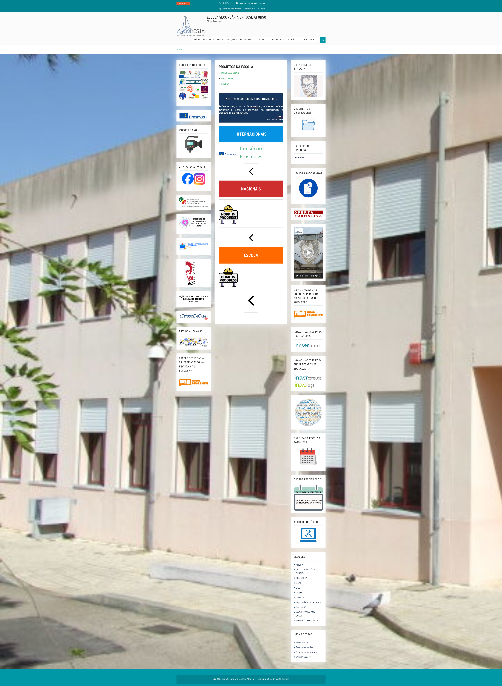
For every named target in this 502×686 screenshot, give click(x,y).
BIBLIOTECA (301, 578)
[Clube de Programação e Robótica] (193, 246)
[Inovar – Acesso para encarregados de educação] (308, 381)
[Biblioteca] (191, 272)
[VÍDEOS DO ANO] (193, 144)
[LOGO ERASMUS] (193, 115)
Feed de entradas (304, 647)
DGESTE (300, 597)
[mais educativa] (308, 313)
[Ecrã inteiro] (320, 276)
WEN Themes (282, 678)
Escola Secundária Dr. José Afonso (236, 17)
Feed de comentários (306, 652)
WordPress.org (303, 656)
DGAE (298, 583)
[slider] (306, 275)
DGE (298, 587)
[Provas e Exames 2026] (308, 188)
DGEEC (299, 592)
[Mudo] (316, 276)
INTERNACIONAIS (230, 72)
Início (197, 39)
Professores (246, 39)
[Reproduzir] (297, 276)
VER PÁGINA (300, 157)
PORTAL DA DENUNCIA (307, 620)
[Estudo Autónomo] (193, 341)
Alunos (262, 39)
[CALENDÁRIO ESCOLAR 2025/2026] (308, 456)
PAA (219, 39)
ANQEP (299, 564)
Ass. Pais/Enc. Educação (284, 39)
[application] (308, 253)
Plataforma (307, 39)
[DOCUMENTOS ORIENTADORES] (308, 124)
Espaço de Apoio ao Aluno (308, 602)
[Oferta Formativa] (308, 213)
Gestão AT (301, 607)
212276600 (228, 3)
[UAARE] (193, 202)
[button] (308, 252)
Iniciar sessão (302, 642)
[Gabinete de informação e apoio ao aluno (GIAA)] (193, 222)
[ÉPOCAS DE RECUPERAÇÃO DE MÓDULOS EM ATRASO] (308, 497)
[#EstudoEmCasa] (193, 316)
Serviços (230, 39)
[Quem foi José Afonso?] (308, 85)
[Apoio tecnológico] (308, 535)
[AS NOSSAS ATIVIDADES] (193, 179)
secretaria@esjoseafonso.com (252, 3)
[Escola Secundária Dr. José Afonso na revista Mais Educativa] (193, 382)
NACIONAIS (227, 78)
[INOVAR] (308, 345)
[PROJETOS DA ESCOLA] (193, 85)
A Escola (207, 39)
